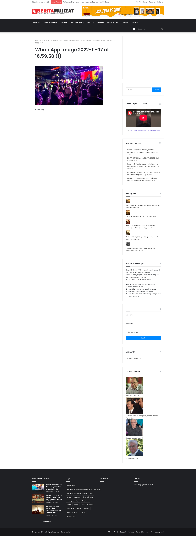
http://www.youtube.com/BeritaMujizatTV (145, 130)
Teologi (134, 22)
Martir (125, 22)
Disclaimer (131, 532)
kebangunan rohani (73, 501)
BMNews (36, 22)
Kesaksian (85, 501)
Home (145, 2)
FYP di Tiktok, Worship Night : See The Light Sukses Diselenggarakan (67, 40)
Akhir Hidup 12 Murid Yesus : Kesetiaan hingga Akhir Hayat (54, 497)
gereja (69, 497)
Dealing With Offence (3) (134, 438)
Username (129, 315)
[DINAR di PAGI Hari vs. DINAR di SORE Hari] (128, 214)
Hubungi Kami (159, 532)
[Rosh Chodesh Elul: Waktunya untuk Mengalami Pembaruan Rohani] (128, 203)
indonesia (77, 497)
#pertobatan (71, 485)
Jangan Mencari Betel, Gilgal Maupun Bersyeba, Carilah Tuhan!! (53, 509)
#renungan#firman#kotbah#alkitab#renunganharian (83, 489)
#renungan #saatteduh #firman (77, 493)
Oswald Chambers (87, 505)
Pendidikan (70, 508)
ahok (91, 493)
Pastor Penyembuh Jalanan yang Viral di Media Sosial (54, 486)
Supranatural (76, 22)
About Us (149, 532)
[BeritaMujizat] (53, 11)
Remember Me (132, 332)
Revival (64, 22)
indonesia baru (88, 497)
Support (123, 532)
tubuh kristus (71, 516)
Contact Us (140, 532)
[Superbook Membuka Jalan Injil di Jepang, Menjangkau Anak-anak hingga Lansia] (128, 223)
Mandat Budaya (50, 22)
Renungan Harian (72, 512)
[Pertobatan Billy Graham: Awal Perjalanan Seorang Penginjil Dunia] (128, 246)
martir (69, 505)
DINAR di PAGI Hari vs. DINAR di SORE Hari (143, 158)
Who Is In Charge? (132, 395)
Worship (100, 22)
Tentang (152, 2)
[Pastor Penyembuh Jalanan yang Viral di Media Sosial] (38, 488)
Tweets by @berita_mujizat (143, 485)
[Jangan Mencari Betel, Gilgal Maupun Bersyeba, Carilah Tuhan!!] (38, 509)
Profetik (90, 22)
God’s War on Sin (132, 458)
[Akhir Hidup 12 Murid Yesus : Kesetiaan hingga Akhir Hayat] (38, 498)
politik (79, 508)
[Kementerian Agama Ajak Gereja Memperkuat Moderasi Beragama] (128, 234)
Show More (47, 521)
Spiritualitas (112, 22)
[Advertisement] (143, 59)
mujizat (76, 505)
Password (129, 323)
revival (83, 512)
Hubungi (160, 2)
